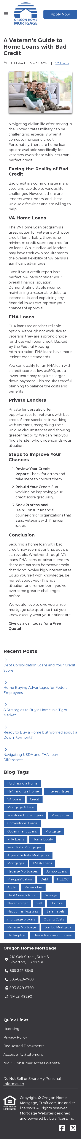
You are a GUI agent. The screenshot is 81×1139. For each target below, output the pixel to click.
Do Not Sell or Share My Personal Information (32, 1081)
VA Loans (62, 63)
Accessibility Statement (23, 1055)
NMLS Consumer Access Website (31, 1063)
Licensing (11, 1029)
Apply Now (60, 14)
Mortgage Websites (37, 1113)
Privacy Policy (15, 1037)
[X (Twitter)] (73, 1128)
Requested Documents (23, 1046)
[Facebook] (62, 1128)
